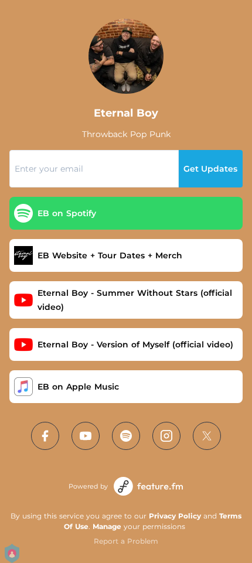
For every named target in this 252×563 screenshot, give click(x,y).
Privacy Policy (175, 515)
